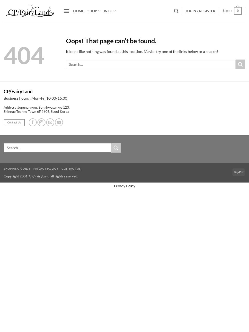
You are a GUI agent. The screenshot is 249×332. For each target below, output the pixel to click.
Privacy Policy (46, 168)
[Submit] (240, 64)
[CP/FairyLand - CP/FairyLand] (30, 11)
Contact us (71, 168)
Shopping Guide (17, 168)
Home (78, 11)
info (108, 11)
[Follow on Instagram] (41, 122)
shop (92, 11)
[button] (66, 11)
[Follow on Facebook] (33, 122)
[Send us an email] (50, 122)
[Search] (176, 11)
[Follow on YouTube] (59, 122)
